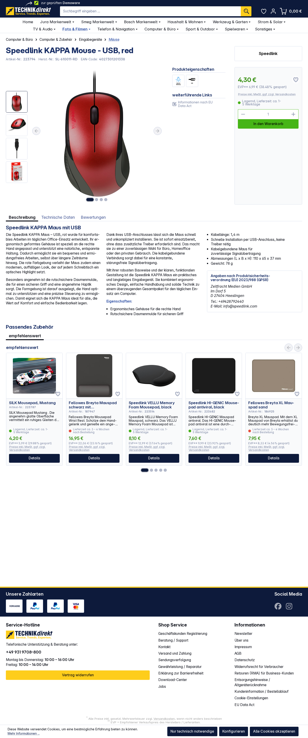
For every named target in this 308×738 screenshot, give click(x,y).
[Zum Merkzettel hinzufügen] (57, 394)
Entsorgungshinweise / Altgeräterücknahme (252, 682)
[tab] (22, 217)
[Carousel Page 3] (156, 470)
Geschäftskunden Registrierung (182, 633)
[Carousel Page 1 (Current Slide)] (144, 470)
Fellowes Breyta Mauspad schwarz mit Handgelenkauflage (93, 405)
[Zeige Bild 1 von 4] (90, 199)
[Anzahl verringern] (243, 114)
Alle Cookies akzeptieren (274, 731)
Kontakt (164, 647)
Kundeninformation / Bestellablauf (261, 691)
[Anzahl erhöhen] (294, 114)
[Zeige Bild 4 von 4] (105, 199)
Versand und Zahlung (174, 653)
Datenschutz (244, 660)
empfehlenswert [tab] (25, 335)
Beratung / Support (173, 640)
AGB (237, 653)
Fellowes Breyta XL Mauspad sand (271, 405)
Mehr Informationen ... (24, 733)
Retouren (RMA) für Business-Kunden (264, 673)
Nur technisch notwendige (192, 731)
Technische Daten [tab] (58, 217)
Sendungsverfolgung (174, 660)
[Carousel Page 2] (151, 470)
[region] (84, 136)
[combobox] (150, 11)
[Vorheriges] (36, 131)
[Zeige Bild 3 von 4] (101, 199)
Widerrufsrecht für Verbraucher (258, 667)
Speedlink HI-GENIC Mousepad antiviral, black (213, 405)
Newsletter (243, 633)
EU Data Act (244, 705)
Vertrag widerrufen (78, 675)
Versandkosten (164, 718)
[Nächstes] (157, 131)
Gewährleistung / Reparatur (180, 667)
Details (34, 458)
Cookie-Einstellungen (251, 698)
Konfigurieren (233, 731)
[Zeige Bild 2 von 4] (96, 199)
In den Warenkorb (268, 124)
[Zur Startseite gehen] (28, 11)
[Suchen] (246, 11)
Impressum (243, 647)
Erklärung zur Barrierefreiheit (180, 673)
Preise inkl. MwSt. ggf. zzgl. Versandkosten (267, 94)
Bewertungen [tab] (93, 217)
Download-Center (172, 680)
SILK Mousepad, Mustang (32, 403)
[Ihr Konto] (273, 11)
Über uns (241, 640)
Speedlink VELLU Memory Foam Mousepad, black (152, 405)
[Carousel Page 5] (165, 470)
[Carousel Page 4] (160, 470)
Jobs (162, 686)
